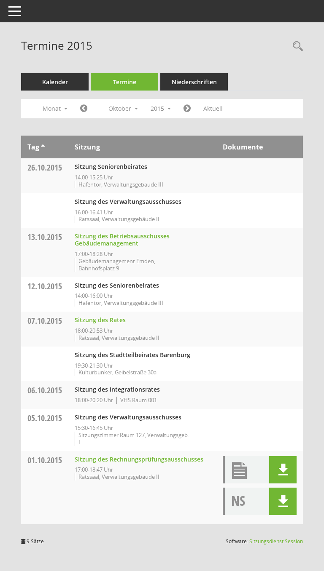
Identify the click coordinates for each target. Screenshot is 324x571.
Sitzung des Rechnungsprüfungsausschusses (139, 459)
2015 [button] (158, 108)
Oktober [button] (120, 108)
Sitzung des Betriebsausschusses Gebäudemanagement (122, 239)
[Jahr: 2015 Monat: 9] (84, 108)
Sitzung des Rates (100, 320)
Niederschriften (194, 82)
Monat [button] (52, 108)
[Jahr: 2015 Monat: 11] (187, 108)
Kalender (55, 82)
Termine (124, 82)
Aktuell (213, 108)
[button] (283, 469)
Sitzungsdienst (276, 541)
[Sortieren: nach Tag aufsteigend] (43, 147)
